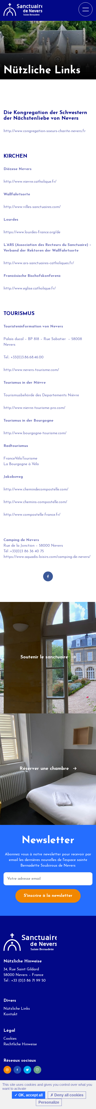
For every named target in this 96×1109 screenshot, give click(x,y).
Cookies (10, 1039)
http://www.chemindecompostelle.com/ (35, 489)
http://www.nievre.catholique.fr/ (29, 182)
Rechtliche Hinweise (20, 1044)
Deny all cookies (68, 1095)
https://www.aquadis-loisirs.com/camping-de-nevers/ (46, 557)
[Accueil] (22, 9)
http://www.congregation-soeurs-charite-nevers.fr (44, 131)
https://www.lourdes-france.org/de (31, 232)
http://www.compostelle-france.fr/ (31, 515)
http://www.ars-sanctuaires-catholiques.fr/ (38, 263)
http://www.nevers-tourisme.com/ (31, 370)
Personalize (48, 1102)
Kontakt (10, 1014)
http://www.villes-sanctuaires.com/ (32, 207)
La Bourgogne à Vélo (21, 464)
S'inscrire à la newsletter (48, 896)
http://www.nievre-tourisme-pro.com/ (34, 408)
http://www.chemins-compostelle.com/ (35, 502)
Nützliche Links (16, 1009)
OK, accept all (30, 1095)
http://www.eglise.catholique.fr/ (29, 288)
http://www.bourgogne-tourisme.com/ (34, 433)
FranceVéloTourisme (20, 458)
